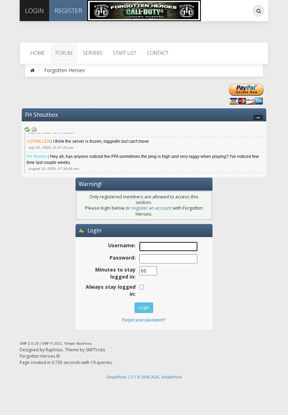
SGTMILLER (39, 141)
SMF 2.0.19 (29, 343)
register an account (151, 208)
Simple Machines (78, 343)
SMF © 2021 (52, 343)
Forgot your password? (144, 320)
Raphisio (54, 350)
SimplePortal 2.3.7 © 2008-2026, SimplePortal (144, 377)
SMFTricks (95, 350)
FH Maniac (37, 156)
